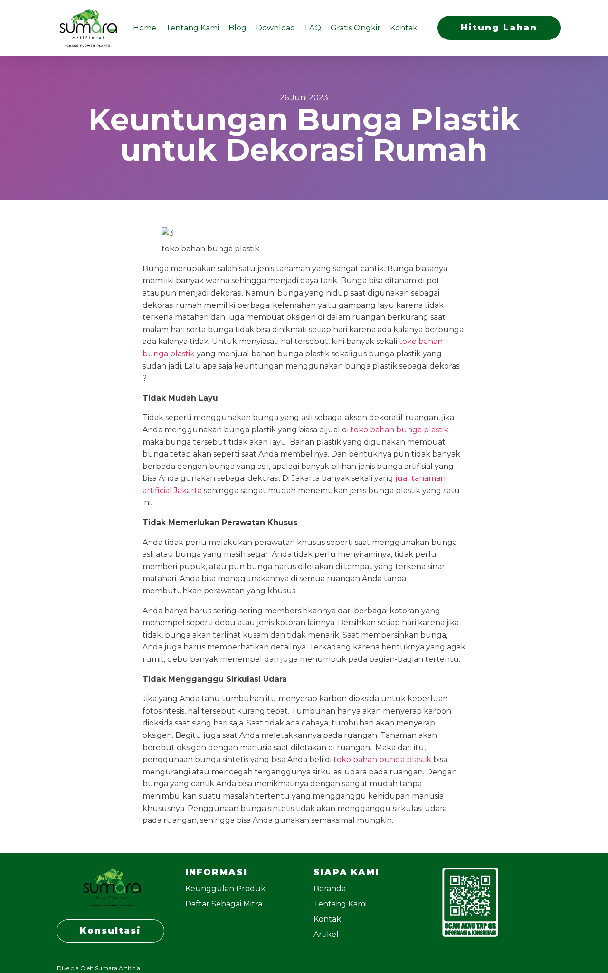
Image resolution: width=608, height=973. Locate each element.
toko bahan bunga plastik (399, 429)
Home (144, 27)
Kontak (404, 27)
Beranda (330, 888)
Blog (237, 27)
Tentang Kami (192, 27)
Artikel (326, 934)
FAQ (313, 27)
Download (275, 27)
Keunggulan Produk (225, 888)
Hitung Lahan (499, 27)
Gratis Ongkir (355, 27)
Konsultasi (110, 930)
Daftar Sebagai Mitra (223, 903)
